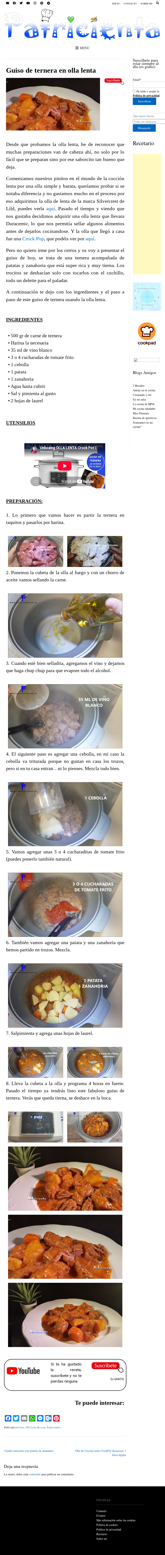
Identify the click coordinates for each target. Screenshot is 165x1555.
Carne (21, 1427)
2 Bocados (138, 385)
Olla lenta (31, 1427)
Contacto (130, 3)
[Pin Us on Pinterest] (41, 3)
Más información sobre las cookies (115, 1520)
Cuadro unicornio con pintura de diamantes (29, 1451)
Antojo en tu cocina (144, 390)
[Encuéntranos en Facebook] (14, 3)
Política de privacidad (108, 1529)
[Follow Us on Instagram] (34, 3)
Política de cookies (107, 1525)
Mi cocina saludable (144, 409)
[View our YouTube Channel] (28, 3)
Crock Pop (33, 238)
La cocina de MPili (144, 404)
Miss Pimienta (141, 413)
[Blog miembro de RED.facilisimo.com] (147, 361)
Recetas (41, 1427)
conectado (35, 1474)
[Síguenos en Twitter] (21, 3)
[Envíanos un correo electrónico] (7, 3)
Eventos (100, 1515)
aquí (50, 208)
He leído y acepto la (146, 93)
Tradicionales (54, 1427)
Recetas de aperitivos (145, 418)
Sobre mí (146, 3)
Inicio (116, 3)
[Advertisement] (147, 214)
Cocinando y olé (142, 395)
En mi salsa (139, 399)
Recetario (143, 143)
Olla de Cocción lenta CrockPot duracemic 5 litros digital (100, 1453)
